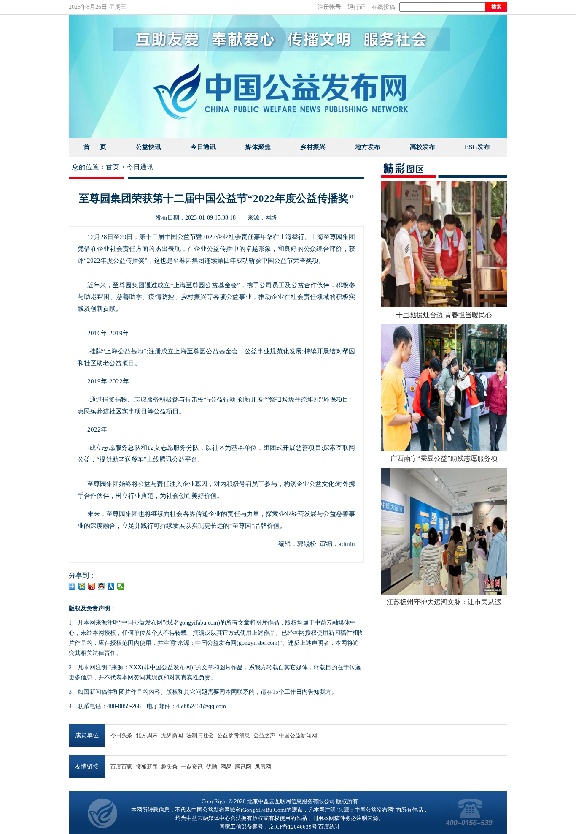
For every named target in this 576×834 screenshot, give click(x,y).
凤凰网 (263, 766)
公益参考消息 (233, 735)
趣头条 (169, 766)
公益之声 (264, 735)
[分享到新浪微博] (91, 586)
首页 (112, 167)
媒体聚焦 (258, 147)
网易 (226, 766)
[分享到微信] (120, 586)
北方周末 (147, 735)
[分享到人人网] (111, 586)
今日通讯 (203, 147)
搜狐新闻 (147, 766)
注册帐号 (329, 6)
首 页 (94, 147)
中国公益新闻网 (298, 735)
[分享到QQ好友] (101, 586)
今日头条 (121, 735)
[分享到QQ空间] (82, 586)
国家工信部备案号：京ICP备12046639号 (268, 826)
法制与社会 (200, 735)
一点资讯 (192, 766)
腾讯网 (243, 766)
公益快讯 (148, 147)
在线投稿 (383, 6)
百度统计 (329, 826)
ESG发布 (477, 147)
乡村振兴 (313, 147)
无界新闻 (172, 735)
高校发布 (422, 147)
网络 (271, 217)
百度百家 (121, 766)
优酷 (211, 766)
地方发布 (367, 147)
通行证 (356, 6)
